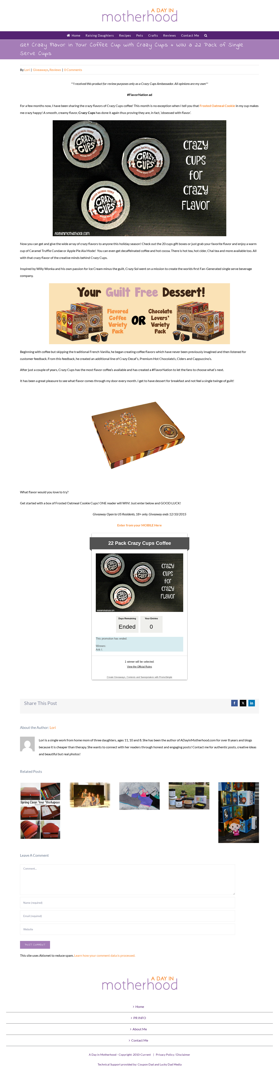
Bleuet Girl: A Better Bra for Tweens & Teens (139, 796)
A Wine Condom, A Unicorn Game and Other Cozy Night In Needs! (189, 795)
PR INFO (139, 1018)
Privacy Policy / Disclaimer (173, 1054)
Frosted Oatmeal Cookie (217, 106)
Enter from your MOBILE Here (139, 525)
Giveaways (40, 70)
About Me (140, 1029)
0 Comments (73, 70)
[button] (205, 35)
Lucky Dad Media (171, 1064)
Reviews (55, 70)
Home (139, 1006)
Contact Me (139, 1040)
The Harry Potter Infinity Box (238, 812)
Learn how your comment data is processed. (104, 955)
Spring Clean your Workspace (40, 810)
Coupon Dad (146, 1064)
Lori (27, 70)
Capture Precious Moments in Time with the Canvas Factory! (90, 795)
